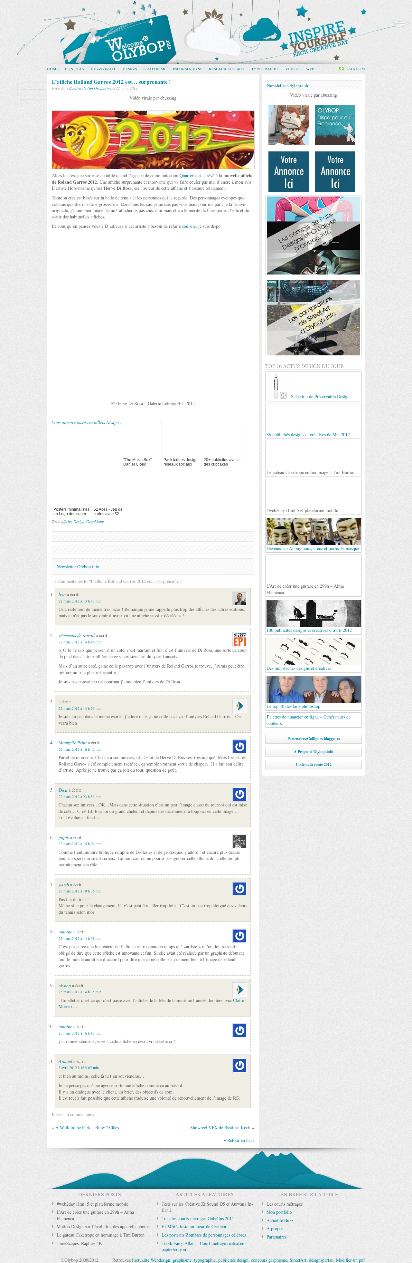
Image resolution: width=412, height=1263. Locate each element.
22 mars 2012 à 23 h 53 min (80, 796)
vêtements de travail (77, 635)
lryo (62, 594)
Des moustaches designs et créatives (299, 668)
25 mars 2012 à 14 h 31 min (80, 938)
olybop (65, 985)
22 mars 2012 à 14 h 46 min (80, 642)
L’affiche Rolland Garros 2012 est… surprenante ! (111, 82)
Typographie (265, 68)
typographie (205, 1260)
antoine (65, 932)
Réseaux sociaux (227, 68)
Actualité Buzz (280, 1220)
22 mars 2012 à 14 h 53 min (80, 708)
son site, (189, 226)
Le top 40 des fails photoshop (293, 706)
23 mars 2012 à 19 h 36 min (80, 891)
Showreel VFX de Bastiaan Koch (220, 1127)
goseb (64, 885)
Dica (63, 790)
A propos (275, 1228)
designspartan (321, 1260)
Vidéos (292, 68)
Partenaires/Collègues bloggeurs (313, 738)
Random (356, 68)
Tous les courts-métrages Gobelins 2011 (198, 1218)
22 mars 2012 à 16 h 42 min (80, 749)
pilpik (64, 837)
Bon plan (75, 68)
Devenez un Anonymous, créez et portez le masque (313, 548)
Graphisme (155, 68)
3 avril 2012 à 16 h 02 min (79, 1067)
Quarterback (191, 175)
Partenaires (276, 1237)
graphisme (182, 1260)
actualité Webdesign (152, 1260)
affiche (66, 521)
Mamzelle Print (73, 742)
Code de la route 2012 (314, 764)
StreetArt (298, 1260)
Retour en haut (240, 1140)
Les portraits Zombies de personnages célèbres (204, 1235)
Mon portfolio (279, 1212)
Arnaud (65, 1061)
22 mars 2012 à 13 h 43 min (80, 601)
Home (53, 68)
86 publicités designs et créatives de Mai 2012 (308, 434)
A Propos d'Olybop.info (313, 751)
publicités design (233, 1260)
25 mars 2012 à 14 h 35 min (80, 991)
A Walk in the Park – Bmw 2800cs (87, 1127)
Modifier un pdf (350, 1260)
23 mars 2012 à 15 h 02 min (80, 843)
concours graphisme (269, 1260)
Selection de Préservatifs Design (320, 396)
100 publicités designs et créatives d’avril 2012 (309, 630)
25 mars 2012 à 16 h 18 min (80, 1033)
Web (310, 68)
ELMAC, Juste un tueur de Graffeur (194, 1226)
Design (130, 68)
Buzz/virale (103, 68)
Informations (187, 68)
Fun (90, 88)
